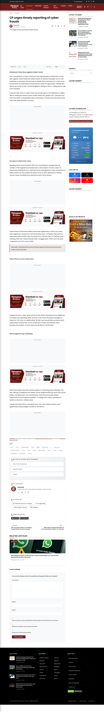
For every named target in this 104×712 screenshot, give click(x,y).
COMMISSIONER (25, 447)
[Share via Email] (64, 26)
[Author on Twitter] (19, 492)
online (28, 450)
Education (42, 663)
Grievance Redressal (74, 670)
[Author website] (28, 492)
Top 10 (56, 675)
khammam (57, 447)
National (56, 660)
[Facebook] (86, 1)
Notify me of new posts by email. (21, 632)
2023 (12, 447)
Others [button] (70, 6)
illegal (38, 447)
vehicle (29, 453)
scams (60, 450)
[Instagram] (89, 1)
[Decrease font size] (53, 67)
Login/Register (78, 1)
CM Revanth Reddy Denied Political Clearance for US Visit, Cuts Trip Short (85, 44)
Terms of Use (82, 701)
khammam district (15, 450)
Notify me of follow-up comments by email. (24, 626)
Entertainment (43, 666)
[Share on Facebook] (52, 26)
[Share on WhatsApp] (61, 26)
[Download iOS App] (84, 6)
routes (54, 450)
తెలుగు (25, 66)
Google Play (24, 518)
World (55, 678)
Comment (15, 580)
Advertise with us (73, 658)
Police (34, 450)
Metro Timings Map (74, 683)
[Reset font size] (63, 67)
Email (14, 610)
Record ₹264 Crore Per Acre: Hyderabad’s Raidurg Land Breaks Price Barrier (85, 33)
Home (22, 7)
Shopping (56, 666)
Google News (41, 503)
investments (45, 447)
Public (49, 450)
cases (17, 447)
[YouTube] (93, 1)
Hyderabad (38, 6)
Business (42, 660)
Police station (41, 450)
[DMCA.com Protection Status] (80, 691)
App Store (15, 518)
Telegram (35, 507)
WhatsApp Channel (20, 507)
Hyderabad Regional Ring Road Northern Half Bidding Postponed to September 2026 (84, 21)
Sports (56, 669)
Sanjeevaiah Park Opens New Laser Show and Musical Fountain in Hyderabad (85, 55)
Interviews (42, 678)
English (19, 66)
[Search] (91, 6)
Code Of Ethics (73, 674)
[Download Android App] (88, 6)
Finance (63, 6)
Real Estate (56, 6)
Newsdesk (16, 25)
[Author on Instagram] (25, 492)
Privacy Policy (72, 666)
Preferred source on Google (23, 503)
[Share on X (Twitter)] (55, 26)
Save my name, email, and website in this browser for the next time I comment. (35, 620)
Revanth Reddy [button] (17, 469)
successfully (22, 453)
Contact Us (72, 687)
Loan (23, 450)
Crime (32, 447)
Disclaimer (71, 679)
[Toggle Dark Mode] (94, 6)
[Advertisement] (37, 118)
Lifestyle (56, 658)
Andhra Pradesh (46, 6)
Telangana (29, 6)
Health (41, 672)
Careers (71, 662)
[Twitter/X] (91, 1)
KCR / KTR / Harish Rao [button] (20, 464)
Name (14, 602)
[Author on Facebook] (22, 492)
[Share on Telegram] (58, 26)
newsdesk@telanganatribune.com (44, 438)
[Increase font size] (60, 67)
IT (51, 447)
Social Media (14, 453)
